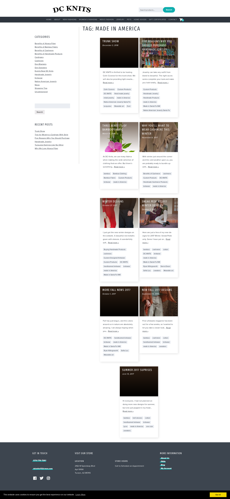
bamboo (107, 174)
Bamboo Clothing (119, 174)
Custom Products (124, 89)
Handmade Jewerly (43, 74)
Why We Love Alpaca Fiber (46, 148)
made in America (123, 98)
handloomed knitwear (112, 266)
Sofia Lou (147, 271)
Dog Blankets (40, 64)
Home (49, 20)
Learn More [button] (80, 495)
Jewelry (120, 20)
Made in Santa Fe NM (151, 106)
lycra (125, 426)
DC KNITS (107, 94)
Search (169, 10)
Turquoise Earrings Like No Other (49, 145)
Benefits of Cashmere (44, 50)
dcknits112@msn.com (43, 468)
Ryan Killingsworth (150, 266)
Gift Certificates (157, 20)
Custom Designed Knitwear (114, 258)
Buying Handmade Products (115, 249)
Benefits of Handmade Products (48, 54)
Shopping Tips (41, 88)
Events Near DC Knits (44, 71)
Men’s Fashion (107, 20)
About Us (165, 458)
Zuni (128, 106)
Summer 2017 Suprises (137, 370)
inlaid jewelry (109, 98)
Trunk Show (40, 131)
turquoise (107, 106)
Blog (163, 465)
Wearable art (119, 106)
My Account (166, 468)
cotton (165, 249)
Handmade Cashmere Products (155, 182)
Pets (129, 20)
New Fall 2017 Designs (157, 290)
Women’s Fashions (88, 20)
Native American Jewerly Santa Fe (117, 102)
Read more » (108, 82)
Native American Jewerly (46, 81)
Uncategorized (41, 92)
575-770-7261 (39, 460)
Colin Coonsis (109, 89)
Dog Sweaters (41, 68)
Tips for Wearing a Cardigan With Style (51, 135)
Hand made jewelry (121, 94)
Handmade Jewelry (150, 94)
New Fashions (69, 20)
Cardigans (39, 57)
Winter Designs (113, 201)
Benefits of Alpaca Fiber (45, 43)
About (57, 20)
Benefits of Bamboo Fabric (46, 47)
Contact (173, 20)
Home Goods (140, 20)
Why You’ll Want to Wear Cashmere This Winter (156, 129)
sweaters (157, 271)
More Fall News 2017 (116, 290)
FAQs (163, 461)
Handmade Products (151, 98)
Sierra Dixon (165, 266)
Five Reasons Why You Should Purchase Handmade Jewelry (157, 45)
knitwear (107, 182)
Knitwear (39, 78)
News (37, 85)
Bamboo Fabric (109, 178)
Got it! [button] (218, 495)
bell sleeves (137, 418)
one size (149, 426)
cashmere (167, 174)
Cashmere (39, 61)
